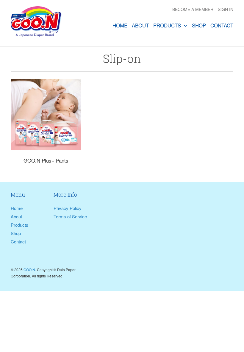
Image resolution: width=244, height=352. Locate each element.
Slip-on (122, 58)
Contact (221, 25)
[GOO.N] (36, 23)
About (140, 25)
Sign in (225, 9)
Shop (199, 25)
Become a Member (192, 9)
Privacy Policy (68, 208)
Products (167, 25)
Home (119, 25)
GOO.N (29, 269)
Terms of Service (70, 216)
